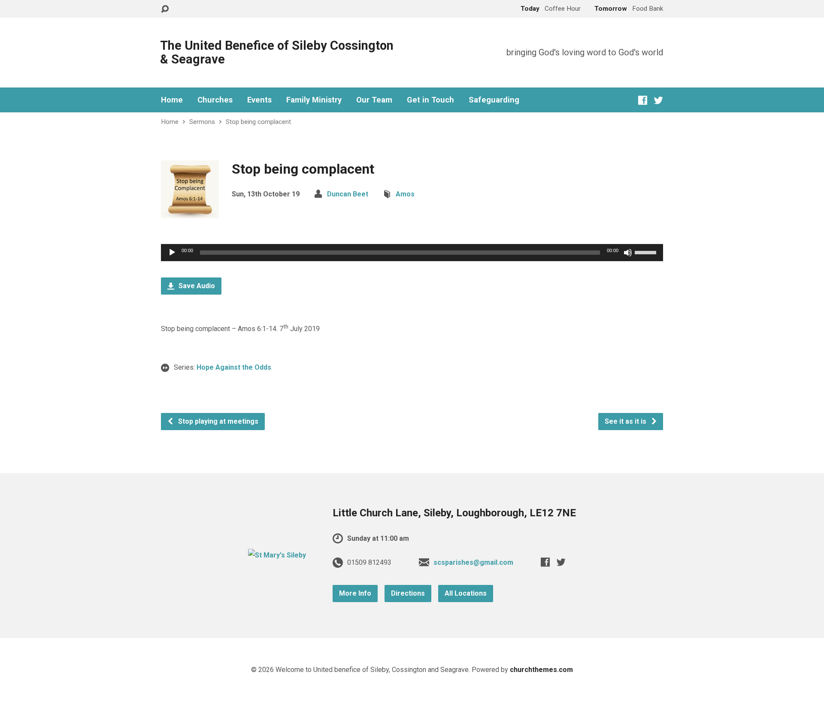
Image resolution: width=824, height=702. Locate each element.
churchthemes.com (541, 670)
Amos (405, 194)
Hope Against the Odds (234, 367)
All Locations (466, 593)
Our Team (374, 100)
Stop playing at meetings (217, 421)
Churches (215, 100)
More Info (355, 593)
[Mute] (628, 252)
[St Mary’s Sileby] (277, 555)
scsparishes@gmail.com (473, 562)
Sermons (202, 122)
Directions (408, 593)
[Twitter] (658, 100)
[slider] (647, 251)
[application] (412, 252)
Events (259, 100)
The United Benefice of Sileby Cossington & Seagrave (277, 52)
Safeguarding (494, 100)
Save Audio (196, 286)
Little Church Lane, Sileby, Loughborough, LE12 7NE (454, 513)
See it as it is (626, 421)
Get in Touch (430, 100)
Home (172, 100)
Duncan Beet (347, 194)
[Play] (172, 252)
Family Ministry (314, 100)
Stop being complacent (258, 122)
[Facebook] (642, 100)
